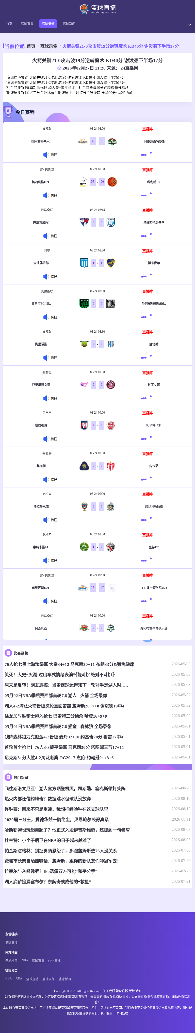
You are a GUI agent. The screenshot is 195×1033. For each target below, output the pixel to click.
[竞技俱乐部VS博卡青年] (145, 276)
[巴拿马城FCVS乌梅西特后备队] (145, 236)
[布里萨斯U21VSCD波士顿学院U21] (145, 601)
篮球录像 (48, 24)
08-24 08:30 (97, 250)
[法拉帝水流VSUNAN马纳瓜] (145, 520)
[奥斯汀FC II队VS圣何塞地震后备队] (145, 317)
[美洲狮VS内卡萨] (145, 479)
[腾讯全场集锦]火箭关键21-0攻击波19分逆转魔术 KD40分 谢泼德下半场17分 (65, 82)
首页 (9, 24)
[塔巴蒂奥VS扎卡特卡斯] (145, 439)
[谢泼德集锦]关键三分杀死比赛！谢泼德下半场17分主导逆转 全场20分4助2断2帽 (69, 93)
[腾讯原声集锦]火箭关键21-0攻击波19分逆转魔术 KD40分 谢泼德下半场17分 (65, 77)
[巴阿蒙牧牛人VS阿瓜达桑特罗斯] (145, 154)
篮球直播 (27, 24)
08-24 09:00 (97, 372)
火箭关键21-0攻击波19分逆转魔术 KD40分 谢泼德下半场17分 (120, 46)
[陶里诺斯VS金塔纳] (145, 357)
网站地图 (11, 961)
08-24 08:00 (97, 128)
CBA (19, 978)
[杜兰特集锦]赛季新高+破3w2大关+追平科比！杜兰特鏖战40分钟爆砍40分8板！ (68, 88)
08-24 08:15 (97, 210)
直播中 (148, 129)
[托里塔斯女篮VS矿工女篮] (145, 398)
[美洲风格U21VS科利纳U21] (145, 195)
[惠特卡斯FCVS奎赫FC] (145, 560)
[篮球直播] (97, 9)
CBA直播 (54, 961)
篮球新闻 (69, 24)
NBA (25, 960)
